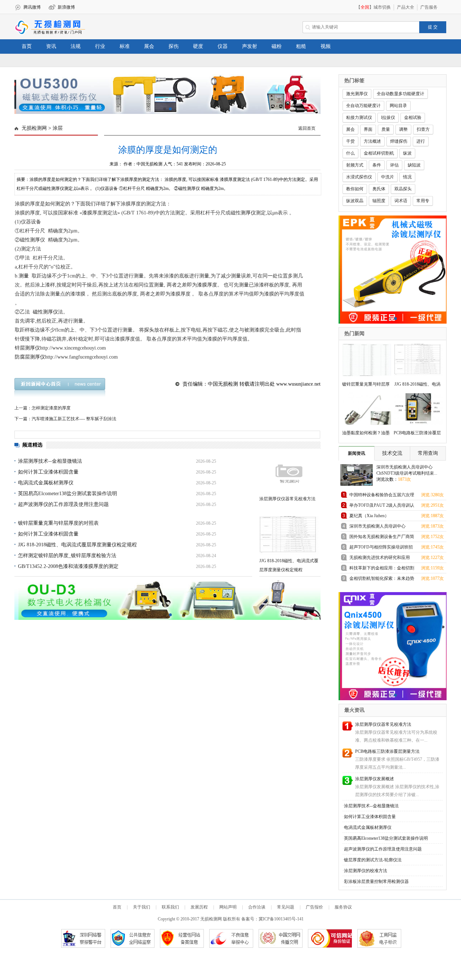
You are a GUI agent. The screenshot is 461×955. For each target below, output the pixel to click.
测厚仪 (248, 213)
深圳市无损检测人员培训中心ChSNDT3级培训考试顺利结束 (378, 527)
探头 (149, 330)
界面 (368, 129)
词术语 (400, 200)
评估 (394, 165)
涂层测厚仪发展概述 (374, 778)
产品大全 (405, 7)
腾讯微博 (32, 7)
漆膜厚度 (207, 285)
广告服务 (429, 7)
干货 (350, 141)
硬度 (198, 46)
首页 (27, 46)
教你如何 (354, 188)
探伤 (174, 46)
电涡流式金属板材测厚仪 (45, 482)
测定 (60, 203)
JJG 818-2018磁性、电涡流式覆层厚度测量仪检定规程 (77, 544)
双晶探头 (403, 188)
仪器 (223, 46)
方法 (161, 203)
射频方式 (354, 165)
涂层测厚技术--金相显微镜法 (50, 461)
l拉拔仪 (388, 117)
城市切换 (382, 7)
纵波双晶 (354, 200)
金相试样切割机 (379, 153)
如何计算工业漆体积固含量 (48, 472)
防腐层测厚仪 (30, 357)
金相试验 (412, 117)
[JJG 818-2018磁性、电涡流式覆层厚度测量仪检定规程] (289, 535)
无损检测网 (34, 128)
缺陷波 (414, 165)
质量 (385, 129)
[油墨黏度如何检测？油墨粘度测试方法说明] (365, 408)
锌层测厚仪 (27, 348)
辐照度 (378, 200)
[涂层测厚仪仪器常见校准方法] (289, 473)
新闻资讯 (356, 453)
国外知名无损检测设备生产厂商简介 (381, 538)
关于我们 (141, 907)
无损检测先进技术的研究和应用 (379, 557)
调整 (403, 129)
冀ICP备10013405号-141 (281, 918)
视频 (326, 46)
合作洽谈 (256, 907)
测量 (24, 276)
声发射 (249, 46)
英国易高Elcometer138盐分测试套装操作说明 (67, 493)
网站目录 (398, 105)
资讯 (51, 46)
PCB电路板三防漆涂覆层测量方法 (387, 751)
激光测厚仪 (357, 93)
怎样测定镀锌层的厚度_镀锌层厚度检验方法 (67, 555)
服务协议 (343, 907)
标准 (125, 46)
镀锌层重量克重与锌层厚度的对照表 (58, 523)
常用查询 (428, 453)
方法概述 (372, 141)
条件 (376, 165)
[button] (164, 108)
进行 (420, 141)
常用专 (422, 200)
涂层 (58, 128)
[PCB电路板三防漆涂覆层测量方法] (416, 408)
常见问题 (285, 907)
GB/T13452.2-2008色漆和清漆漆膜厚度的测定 (68, 566)
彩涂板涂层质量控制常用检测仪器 (376, 881)
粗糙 (301, 46)
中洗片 (387, 176)
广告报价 (314, 907)
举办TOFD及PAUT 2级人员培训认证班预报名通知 (381, 506)
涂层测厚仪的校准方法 (365, 870)
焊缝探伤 (398, 141)
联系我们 (170, 907)
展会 (149, 46)
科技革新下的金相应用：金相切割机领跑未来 (381, 569)
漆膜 (87, 213)
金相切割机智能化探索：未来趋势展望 (381, 579)
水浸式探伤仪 (359, 176)
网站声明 (228, 907)
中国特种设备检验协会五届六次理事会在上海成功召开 (381, 496)
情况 (407, 176)
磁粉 (277, 46)
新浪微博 (66, 7)
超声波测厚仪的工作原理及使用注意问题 (63, 504)
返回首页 (306, 128)
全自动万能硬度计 (363, 105)
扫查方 (423, 129)
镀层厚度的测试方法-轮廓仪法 (373, 859)
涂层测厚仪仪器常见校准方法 (287, 498)
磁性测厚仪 (45, 312)
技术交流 (392, 453)
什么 (350, 153)
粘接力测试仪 (359, 117)
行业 (100, 46)
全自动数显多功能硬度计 (400, 93)
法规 (76, 46)
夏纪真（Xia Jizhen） (369, 515)
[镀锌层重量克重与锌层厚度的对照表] (365, 359)
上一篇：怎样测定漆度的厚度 (42, 407)
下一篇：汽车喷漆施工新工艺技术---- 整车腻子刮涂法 (65, 418)
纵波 (407, 153)
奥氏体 (378, 188)
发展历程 (199, 907)
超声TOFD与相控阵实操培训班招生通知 (381, 548)
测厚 (35, 240)
